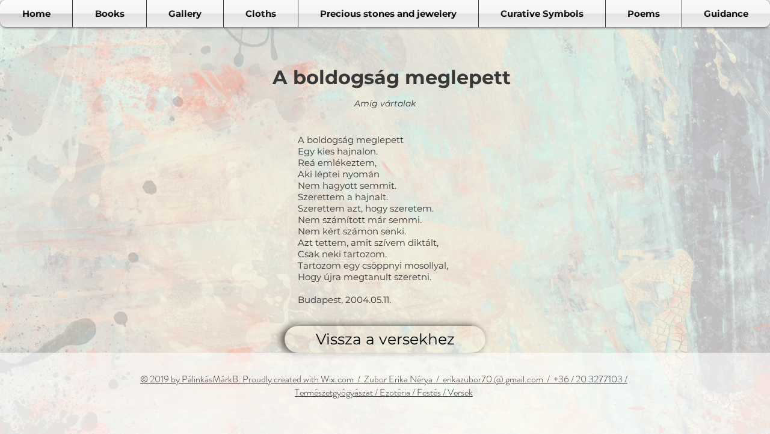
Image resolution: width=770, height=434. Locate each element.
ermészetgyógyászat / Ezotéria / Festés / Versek (386, 392)
